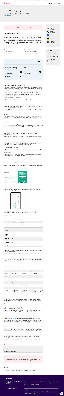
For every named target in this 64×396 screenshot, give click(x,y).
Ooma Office (52, 41)
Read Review (52, 29)
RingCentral (52, 28)
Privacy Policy (39, 378)
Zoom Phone (52, 34)
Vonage (51, 31)
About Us (25, 378)
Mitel (16, 297)
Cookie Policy (29, 378)
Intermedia (14, 318)
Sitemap (43, 378)
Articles (59, 3)
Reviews (54, 3)
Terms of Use (34, 378)
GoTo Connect (52, 38)
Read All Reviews (49, 45)
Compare (50, 3)
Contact (52, 378)
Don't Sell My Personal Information (11, 388)
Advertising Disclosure (46, 0)
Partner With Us (48, 378)
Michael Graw (9, 15)
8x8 (7, 308)
